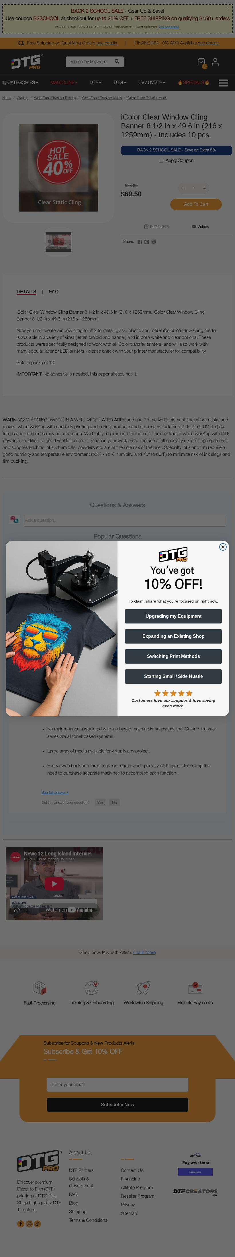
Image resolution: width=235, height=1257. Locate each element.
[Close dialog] (223, 547)
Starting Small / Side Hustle (173, 676)
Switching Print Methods (173, 656)
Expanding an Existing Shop (173, 636)
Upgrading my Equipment (173, 616)
